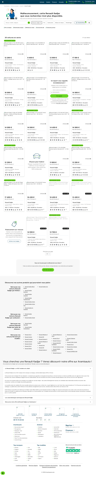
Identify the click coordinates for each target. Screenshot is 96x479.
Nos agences (18, 429)
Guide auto (56, 432)
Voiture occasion (15, 6)
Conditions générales (21, 465)
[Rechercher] (29, 23)
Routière (40, 430)
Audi (16, 458)
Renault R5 (41, 337)
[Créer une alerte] (3, 473)
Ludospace (40, 436)
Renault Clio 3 (70, 344)
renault (21, 6)
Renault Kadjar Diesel (30, 317)
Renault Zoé (42, 345)
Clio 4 (55, 449)
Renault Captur (28, 337)
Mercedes (30, 456)
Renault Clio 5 (28, 334)
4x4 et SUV (56, 427)
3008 (39, 453)
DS (28, 460)
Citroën (16, 451)
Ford (29, 453)
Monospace (41, 434)
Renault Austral (28, 341)
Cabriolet (56, 429)
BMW (29, 454)
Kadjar (55, 453)
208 (39, 447)
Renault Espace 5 (57, 353)
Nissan (16, 460)
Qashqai (56, 458)
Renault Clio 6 (28, 346)
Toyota (29, 458)
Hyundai (30, 449)
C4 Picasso (40, 456)
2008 (39, 449)
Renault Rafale (28, 348)
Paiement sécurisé (76, 465)
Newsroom (17, 436)
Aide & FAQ (17, 432)
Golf (55, 451)
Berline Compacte (42, 429)
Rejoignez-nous (18, 430)
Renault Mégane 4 (43, 334)
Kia (28, 451)
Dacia (16, 454)
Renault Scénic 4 (43, 350)
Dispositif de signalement (49, 467)
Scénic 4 (56, 456)
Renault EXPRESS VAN (72, 351)
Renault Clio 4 (56, 338)
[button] (40, 22)
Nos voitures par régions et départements (58, 436)
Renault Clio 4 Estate (72, 346)
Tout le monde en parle (20, 434)
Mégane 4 (56, 454)
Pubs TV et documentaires (21, 438)
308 (39, 451)
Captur (40, 458)
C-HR (55, 447)
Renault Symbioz (29, 339)
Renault (16, 447)
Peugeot (16, 449)
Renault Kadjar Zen (43, 286)
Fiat (29, 447)
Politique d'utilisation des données (48, 465)
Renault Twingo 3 (57, 340)
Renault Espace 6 (43, 339)
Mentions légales (33, 465)
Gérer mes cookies (64, 465)
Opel (16, 453)
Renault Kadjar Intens (30, 301)
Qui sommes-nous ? (19, 427)
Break (39, 432)
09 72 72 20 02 (18, 420)
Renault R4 (41, 347)
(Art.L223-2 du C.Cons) (61, 103)
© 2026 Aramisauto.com (47, 472)
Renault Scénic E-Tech (58, 346)
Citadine (40, 427)
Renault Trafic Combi (72, 342)
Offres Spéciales (58, 430)
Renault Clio (70, 349)
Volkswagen (17, 456)
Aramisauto (6, 6)
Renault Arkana (28, 344)
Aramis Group (18, 439)
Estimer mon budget (14, 241)
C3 (38, 454)
